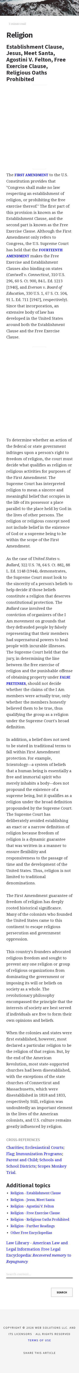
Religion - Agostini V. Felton (32, 1206)
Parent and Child (21, 1160)
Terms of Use (39, 1340)
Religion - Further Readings (33, 1226)
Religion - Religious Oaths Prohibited (40, 1220)
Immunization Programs (39, 1154)
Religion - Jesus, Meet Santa (33, 1200)
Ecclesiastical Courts (44, 1147)
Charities (14, 1147)
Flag (10, 1154)
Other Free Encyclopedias (31, 1233)
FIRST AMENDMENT (31, 175)
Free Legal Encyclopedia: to (38, 1255)
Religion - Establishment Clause (36, 1193)
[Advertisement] (39, 127)
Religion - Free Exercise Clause (35, 1213)
